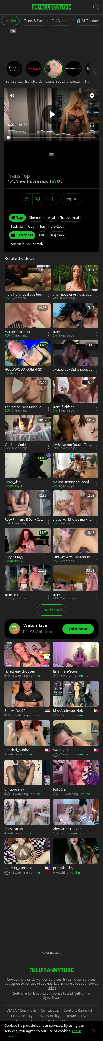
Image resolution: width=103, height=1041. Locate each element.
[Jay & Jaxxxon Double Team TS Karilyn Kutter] (76, 432)
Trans (57, 332)
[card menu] (48, 296)
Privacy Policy (48, 1015)
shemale (36, 217)
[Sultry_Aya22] (27, 699)
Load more (51, 609)
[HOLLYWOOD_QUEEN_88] (28, 357)
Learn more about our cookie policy (73, 985)
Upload (70, 1015)
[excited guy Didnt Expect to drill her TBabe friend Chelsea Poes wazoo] (76, 357)
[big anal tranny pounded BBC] (76, 470)
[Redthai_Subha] (27, 738)
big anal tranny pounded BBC (72, 482)
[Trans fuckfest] (76, 395)
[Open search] (96, 7)
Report (71, 199)
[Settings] (92, 95)
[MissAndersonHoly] (76, 699)
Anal (42, 235)
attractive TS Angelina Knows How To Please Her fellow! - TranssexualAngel (72, 519)
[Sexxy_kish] (28, 470)
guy (31, 226)
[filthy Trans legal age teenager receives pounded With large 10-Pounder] (28, 282)
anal (51, 217)
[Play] (51, 114)
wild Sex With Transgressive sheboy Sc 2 (72, 557)
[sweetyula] (76, 738)
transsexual (69, 217)
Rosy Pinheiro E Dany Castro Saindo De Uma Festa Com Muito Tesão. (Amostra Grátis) (24, 519)
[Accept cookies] (94, 1031)
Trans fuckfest (63, 407)
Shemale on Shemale (27, 244)
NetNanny (81, 993)
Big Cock (57, 235)
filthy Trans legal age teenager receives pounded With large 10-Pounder (24, 294)
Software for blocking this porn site (40, 993)
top (42, 226)
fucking (17, 226)
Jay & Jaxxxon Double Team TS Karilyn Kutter (72, 444)
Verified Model (16, 444)
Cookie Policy (22, 1015)
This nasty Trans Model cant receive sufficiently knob (24, 407)
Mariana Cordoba (17, 332)
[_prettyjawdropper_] (27, 660)
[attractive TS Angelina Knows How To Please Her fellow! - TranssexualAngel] (76, 508)
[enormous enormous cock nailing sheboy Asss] (76, 282)
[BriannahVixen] (76, 660)
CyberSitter (51, 997)
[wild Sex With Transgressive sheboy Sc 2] (76, 545)
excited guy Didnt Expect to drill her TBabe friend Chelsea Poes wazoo (72, 369)
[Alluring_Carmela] (27, 856)
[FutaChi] (76, 778)
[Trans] (76, 320)
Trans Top (12, 595)
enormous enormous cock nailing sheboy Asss (72, 294)
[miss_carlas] (27, 817)
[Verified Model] (28, 432)
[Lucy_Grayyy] (28, 545)
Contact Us (50, 1010)
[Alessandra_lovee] (76, 817)
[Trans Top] (28, 583)
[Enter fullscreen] (92, 125)
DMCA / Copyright (21, 1010)
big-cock (57, 226)
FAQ (84, 1015)
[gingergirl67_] (27, 778)
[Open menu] (7, 7)
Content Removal (77, 1010)
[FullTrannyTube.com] (51, 7)
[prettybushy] (76, 856)
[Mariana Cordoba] (28, 320)
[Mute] (12, 95)
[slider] (51, 137)
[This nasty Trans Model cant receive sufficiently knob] (28, 395)
